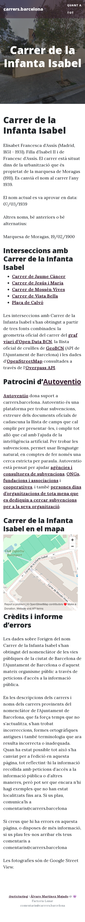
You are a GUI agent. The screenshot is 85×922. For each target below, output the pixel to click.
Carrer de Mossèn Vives (38, 289)
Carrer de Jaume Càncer (39, 276)
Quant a (74, 5)
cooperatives (17, 487)
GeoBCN (55, 348)
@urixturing (18, 896)
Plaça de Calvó (27, 302)
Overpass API (40, 367)
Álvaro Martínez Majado (49, 896)
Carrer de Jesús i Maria (37, 283)
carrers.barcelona (23, 9)
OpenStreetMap (24, 361)
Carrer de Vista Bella (35, 296)
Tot (70, 13)
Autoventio (62, 381)
